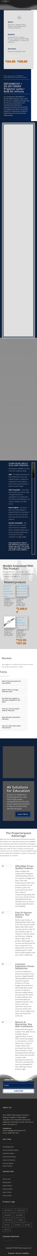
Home (5, 76)
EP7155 (6, 1230)
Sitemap (11, 1253)
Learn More (23, 814)
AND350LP (7, 1215)
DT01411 (7, 1225)
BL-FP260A (19, 1215)
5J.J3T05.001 (8, 1210)
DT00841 (20, 1220)
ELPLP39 (17, 1225)
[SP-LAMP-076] (19, 17)
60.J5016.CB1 (21, 1210)
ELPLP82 (27, 1225)
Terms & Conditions (22, 1253)
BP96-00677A (8, 1220)
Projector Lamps (11, 76)
